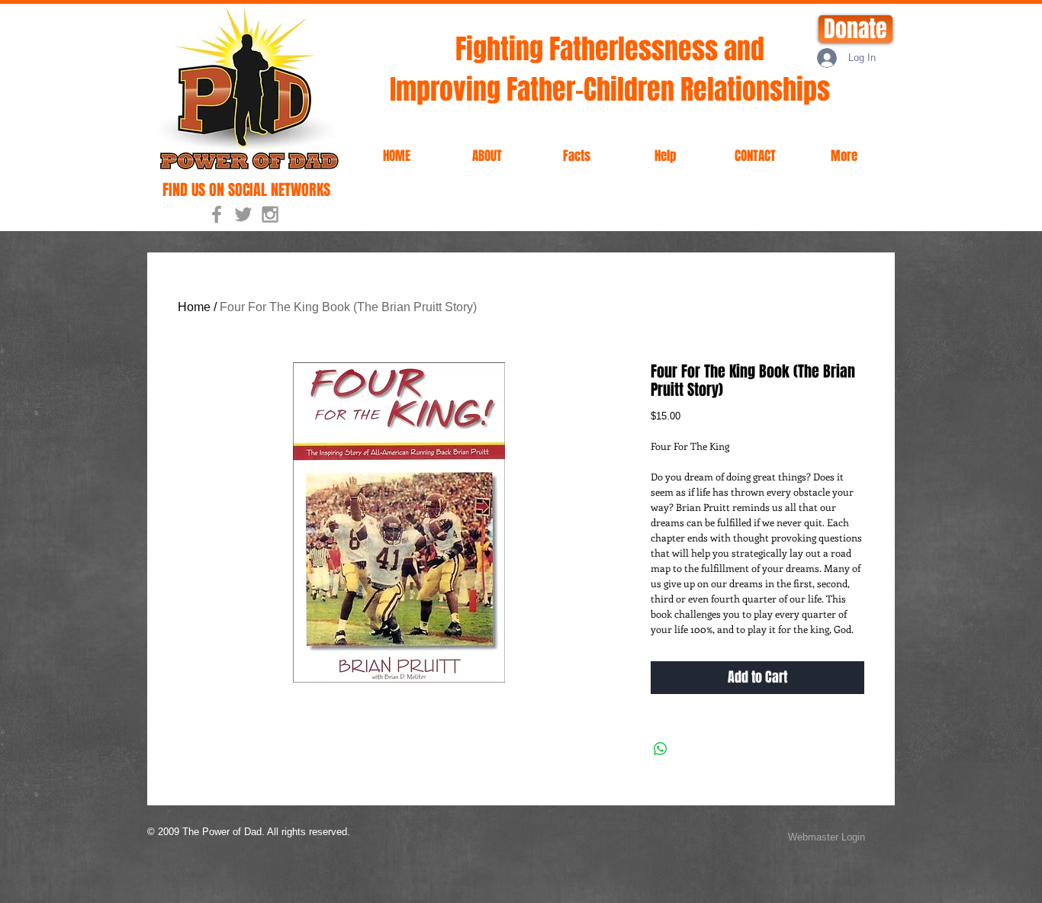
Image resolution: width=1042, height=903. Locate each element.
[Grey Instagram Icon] (270, 214)
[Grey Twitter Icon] (243, 214)
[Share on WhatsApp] (660, 749)
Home (194, 306)
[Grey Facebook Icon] (216, 214)
